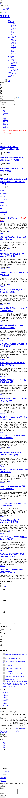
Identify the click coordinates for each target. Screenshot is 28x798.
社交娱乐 (13, 28)
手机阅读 (13, 44)
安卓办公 (13, 39)
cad (4, 111)
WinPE (12, 66)
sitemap (17, 728)
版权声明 (5, 696)
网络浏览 (13, 29)
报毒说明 (5, 699)
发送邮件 (2, 797)
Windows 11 (14, 62)
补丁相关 (13, 36)
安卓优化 (13, 40)
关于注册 (5, 705)
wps (4, 110)
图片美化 (13, 50)
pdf (4, 114)
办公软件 (13, 23)
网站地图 (22, 728)
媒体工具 (13, 26)
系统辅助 (13, 33)
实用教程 (13, 75)
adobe (4, 115)
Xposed (13, 57)
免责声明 (5, 694)
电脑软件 (5, 123)
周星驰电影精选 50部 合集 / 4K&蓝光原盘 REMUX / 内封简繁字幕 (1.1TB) (14, 181)
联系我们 (5, 703)
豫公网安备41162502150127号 (9, 731)
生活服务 (13, 51)
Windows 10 (14, 63)
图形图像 (13, 25)
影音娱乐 (13, 42)
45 (5, 586)
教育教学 (13, 45)
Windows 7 (13, 65)
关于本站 (5, 692)
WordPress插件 (14, 70)
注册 (1, 3)
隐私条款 (5, 697)
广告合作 (5, 702)
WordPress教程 (14, 69)
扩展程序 (13, 59)
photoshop (5, 113)
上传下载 (13, 31)
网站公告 (3, 778)
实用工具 (13, 34)
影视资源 (13, 73)
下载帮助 (5, 700)
